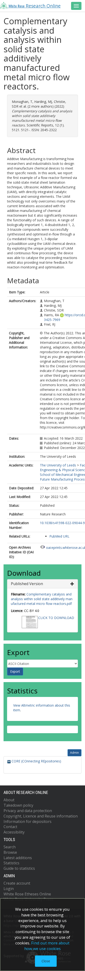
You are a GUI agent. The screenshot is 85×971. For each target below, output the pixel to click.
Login (9, 888)
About (9, 799)
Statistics (11, 863)
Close (46, 961)
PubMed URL (59, 536)
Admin (74, 753)
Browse (10, 852)
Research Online (34, 6)
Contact (10, 826)
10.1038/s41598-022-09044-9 (62, 523)
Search (10, 847)
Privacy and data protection (28, 810)
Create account (17, 883)
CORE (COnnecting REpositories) (36, 761)
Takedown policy (18, 805)
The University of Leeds (58, 465)
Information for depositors (27, 821)
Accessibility (14, 832)
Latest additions (18, 857)
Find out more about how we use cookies (47, 945)
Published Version (27, 583)
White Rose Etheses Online (27, 894)
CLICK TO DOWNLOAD (56, 617)
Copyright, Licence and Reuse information (41, 816)
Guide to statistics (19, 868)
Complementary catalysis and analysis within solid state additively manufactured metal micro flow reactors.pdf (41, 599)
